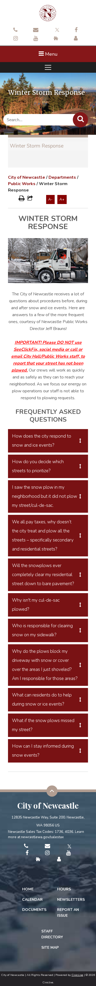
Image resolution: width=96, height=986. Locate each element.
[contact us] (15, 30)
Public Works (21, 184)
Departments (62, 177)
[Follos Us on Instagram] (15, 39)
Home (28, 889)
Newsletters (71, 899)
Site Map (50, 947)
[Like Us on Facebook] (76, 30)
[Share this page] (30, 199)
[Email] (35, 30)
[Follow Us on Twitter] (56, 29)
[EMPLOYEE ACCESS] (75, 39)
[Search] (80, 119)
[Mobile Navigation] (48, 67)
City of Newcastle (26, 177)
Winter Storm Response (36, 146)
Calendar (32, 899)
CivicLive (77, 975)
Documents (34, 909)
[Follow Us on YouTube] (35, 39)
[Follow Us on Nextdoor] (55, 39)
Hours (64, 889)
